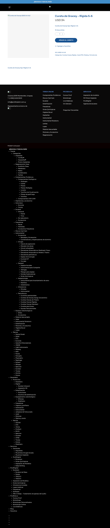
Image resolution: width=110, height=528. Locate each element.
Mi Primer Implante (89, 98)
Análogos (24, 181)
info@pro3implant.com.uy (17, 102)
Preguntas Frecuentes (70, 110)
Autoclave (19, 203)
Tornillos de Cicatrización (29, 192)
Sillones (21, 399)
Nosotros (13, 511)
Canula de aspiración (28, 244)
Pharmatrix (19, 358)
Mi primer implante (21, 455)
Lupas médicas (18, 487)
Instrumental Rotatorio (51, 121)
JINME (17, 345)
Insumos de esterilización (27, 395)
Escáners (16, 470)
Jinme (17, 427)
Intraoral (21, 212)
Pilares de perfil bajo (28, 194)
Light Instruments (21, 347)
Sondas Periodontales (28, 308)
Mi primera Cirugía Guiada (24, 453)
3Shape (18, 364)
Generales (16, 448)
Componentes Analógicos (27, 179)
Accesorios (22, 220)
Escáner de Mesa (21, 472)
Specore (18, 367)
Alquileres (19, 451)
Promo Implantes (24, 162)
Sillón (20, 313)
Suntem (18, 369)
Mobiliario (21, 401)
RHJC (17, 431)
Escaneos (18, 459)
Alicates (23, 289)
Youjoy (20, 207)
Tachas (20, 175)
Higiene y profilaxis (22, 405)
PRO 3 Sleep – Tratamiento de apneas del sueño (29, 494)
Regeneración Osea (22, 164)
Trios (22, 216)
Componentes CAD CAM (26, 199)
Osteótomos (25, 285)
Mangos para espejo (28, 272)
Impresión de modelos (91, 95)
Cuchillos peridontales (29, 296)
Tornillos (24, 196)
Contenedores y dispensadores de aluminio (36, 240)
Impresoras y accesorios (23, 201)
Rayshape (18, 360)
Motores (18, 416)
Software (16, 492)
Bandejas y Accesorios (28, 237)
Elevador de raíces (27, 246)
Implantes (46, 115)
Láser (17, 319)
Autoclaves (22, 392)
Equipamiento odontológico (25, 397)
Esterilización (47, 104)
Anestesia (18, 382)
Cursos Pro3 (67, 95)
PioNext (18, 429)
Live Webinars (68, 101)
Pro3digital (87, 101)
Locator (23, 190)
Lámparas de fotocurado (23, 412)
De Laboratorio (23, 218)
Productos (16, 380)
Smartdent (14, 377)
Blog (12, 509)
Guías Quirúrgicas (49, 109)
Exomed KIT (25, 259)
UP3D (17, 438)
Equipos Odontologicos (23, 311)
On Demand (67, 104)
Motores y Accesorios (50, 132)
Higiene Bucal (47, 112)
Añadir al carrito (66, 40)
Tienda (12, 151)
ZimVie (17, 373)
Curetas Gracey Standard (29, 304)
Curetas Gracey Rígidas (69, 55)
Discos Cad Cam (48, 98)
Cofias (23, 184)
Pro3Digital (17, 457)
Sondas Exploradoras (28, 274)
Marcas (15, 332)
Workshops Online (19, 504)
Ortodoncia (22, 287)
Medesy (86, 55)
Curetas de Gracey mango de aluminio (34, 298)
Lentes (45, 124)
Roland (17, 362)
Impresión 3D (22, 388)
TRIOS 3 (18, 476)
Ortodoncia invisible (20, 485)
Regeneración (47, 135)
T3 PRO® (21, 158)
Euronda (21, 205)
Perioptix (18, 356)
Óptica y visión (20, 418)
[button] (9, 7)
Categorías (17, 153)
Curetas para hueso (27, 306)
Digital (17, 384)
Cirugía (20, 242)
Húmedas (21, 227)
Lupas (45, 126)
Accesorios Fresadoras (26, 229)
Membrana (21, 168)
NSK (17, 352)
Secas (20, 224)
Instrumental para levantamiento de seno (35, 280)
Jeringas (24, 270)
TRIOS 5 (18, 479)
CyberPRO (80, 55)
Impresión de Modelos (23, 464)
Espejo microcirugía (28, 257)
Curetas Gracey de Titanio (30, 300)
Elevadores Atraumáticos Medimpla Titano (35, 250)
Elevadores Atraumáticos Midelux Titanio (35, 252)
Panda (23, 214)
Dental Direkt (20, 334)
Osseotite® (22, 160)
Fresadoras (46, 107)
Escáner (45, 101)
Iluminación (19, 408)
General (21, 263)
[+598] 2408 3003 (15, 98)
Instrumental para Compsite (30, 268)
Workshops (67, 98)
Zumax (17, 375)
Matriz (20, 171)
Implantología (23, 278)
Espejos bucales (26, 265)
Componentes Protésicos (52, 95)
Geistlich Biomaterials (23, 343)
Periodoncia (93, 55)
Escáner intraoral (24, 386)
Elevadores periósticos (29, 255)
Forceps (23, 261)
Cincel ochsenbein (27, 248)
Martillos (24, 283)
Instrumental (47, 118)
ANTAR (17, 423)
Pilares (23, 186)
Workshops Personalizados (22, 502)
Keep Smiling (20, 466)
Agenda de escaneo (90, 104)
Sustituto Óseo (23, 166)
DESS (17, 336)
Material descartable (50, 129)
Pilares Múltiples (26, 188)
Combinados (22, 173)
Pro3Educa (14, 496)
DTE (16, 339)
